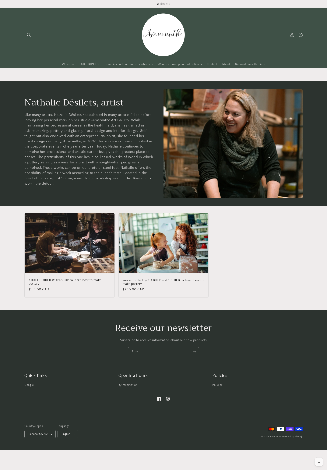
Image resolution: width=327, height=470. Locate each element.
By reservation (128, 384)
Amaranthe (276, 436)
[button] (28, 34)
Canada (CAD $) (38, 434)
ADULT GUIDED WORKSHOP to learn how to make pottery (65, 282)
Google (29, 384)
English (66, 434)
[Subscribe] (194, 351)
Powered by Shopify (292, 436)
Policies (217, 384)
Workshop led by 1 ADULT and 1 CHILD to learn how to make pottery (163, 282)
